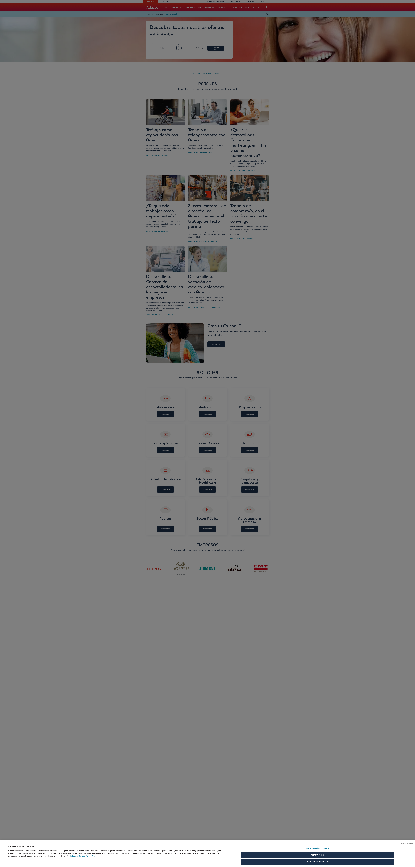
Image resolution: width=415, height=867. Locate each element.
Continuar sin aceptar (407, 843)
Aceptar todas (317, 855)
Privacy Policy (90, 856)
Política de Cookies (77, 856)
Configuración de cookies (317, 848)
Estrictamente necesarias (317, 862)
